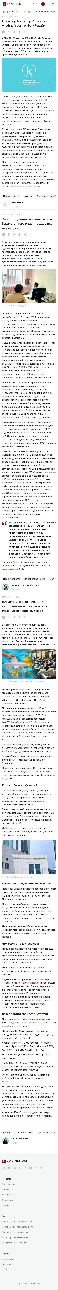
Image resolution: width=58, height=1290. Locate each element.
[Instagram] (3, 32)
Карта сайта (8, 1259)
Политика (6, 1189)
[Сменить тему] (45, 4)
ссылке (6, 1081)
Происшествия (9, 1184)
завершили (15, 729)
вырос (11, 569)
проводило (31, 1112)
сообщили (36, 1107)
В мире (5, 1205)
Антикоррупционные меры (15, 1237)
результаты (35, 1022)
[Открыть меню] (53, 4)
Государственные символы (15, 1232)
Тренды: (6, 11)
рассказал (7, 1066)
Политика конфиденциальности (17, 1227)
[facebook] (19, 1168)
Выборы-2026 (18, 11)
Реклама (6, 1269)
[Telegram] (14, 32)
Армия (28, 196)
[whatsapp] (9, 32)
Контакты (6, 1264)
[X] (24, 32)
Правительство (11, 196)
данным (31, 708)
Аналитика (7, 1194)
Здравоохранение (35, 579)
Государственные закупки (15, 1242)
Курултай (8, 1132)
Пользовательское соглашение (17, 1221)
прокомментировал (29, 982)
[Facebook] (19, 32)
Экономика (7, 1200)
